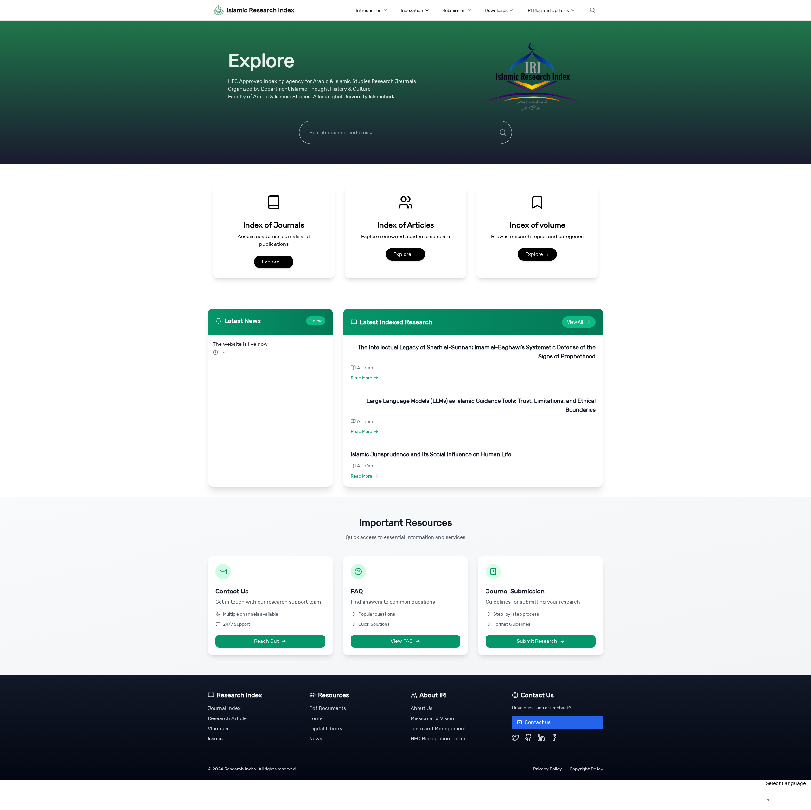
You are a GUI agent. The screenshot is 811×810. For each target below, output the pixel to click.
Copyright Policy (586, 769)
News (315, 739)
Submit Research (537, 641)
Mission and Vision (432, 718)
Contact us (538, 722)
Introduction (369, 10)
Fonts (315, 718)
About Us (421, 708)
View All (575, 322)
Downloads (496, 10)
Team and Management (438, 728)
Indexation (412, 10)
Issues (215, 739)
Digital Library (325, 728)
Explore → (274, 262)
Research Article (227, 718)
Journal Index (224, 708)
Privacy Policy (547, 769)
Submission (454, 10)
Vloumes (218, 728)
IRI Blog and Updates (548, 10)
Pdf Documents (327, 708)
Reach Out (266, 641)
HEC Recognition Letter (438, 739)
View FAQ (402, 641)
